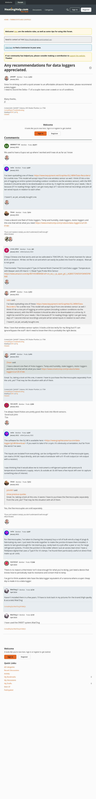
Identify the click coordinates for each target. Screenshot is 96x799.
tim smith (14, 404)
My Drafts (48, 683)
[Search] (67, 10)
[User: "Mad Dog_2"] (6, 591)
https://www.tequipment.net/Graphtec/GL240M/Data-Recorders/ (62, 175)
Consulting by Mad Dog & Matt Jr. (15, 606)
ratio (12, 168)
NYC (12, 112)
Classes (6, 114)
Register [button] (54, 133)
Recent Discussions (11, 670)
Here (16, 31)
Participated (8, 690)
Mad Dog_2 (14, 590)
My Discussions (10, 680)
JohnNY (13, 77)
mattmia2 (14, 562)
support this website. (77, 56)
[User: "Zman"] (6, 213)
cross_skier (14, 249)
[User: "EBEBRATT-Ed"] (6, 146)
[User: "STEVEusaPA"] (7, 239)
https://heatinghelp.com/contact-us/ (38, 39)
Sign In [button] (40, 133)
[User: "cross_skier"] (6, 250)
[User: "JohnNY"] (6, 78)
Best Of (7, 687)
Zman (12, 212)
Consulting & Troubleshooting (14, 110)
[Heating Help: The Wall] (16, 9)
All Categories (9, 667)
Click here (9, 48)
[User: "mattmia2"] (6, 563)
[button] (90, 68)
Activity (7, 673)
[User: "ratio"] (6, 169)
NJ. (17, 112)
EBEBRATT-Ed (15, 145)
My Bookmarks (48, 677)
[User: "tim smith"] (6, 405)
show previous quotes (16, 494)
